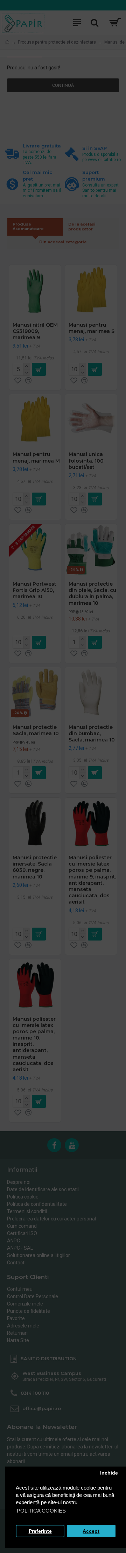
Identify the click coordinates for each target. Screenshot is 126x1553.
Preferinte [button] (40, 1531)
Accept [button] (91, 1531)
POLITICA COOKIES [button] (41, 1511)
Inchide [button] (109, 1473)
